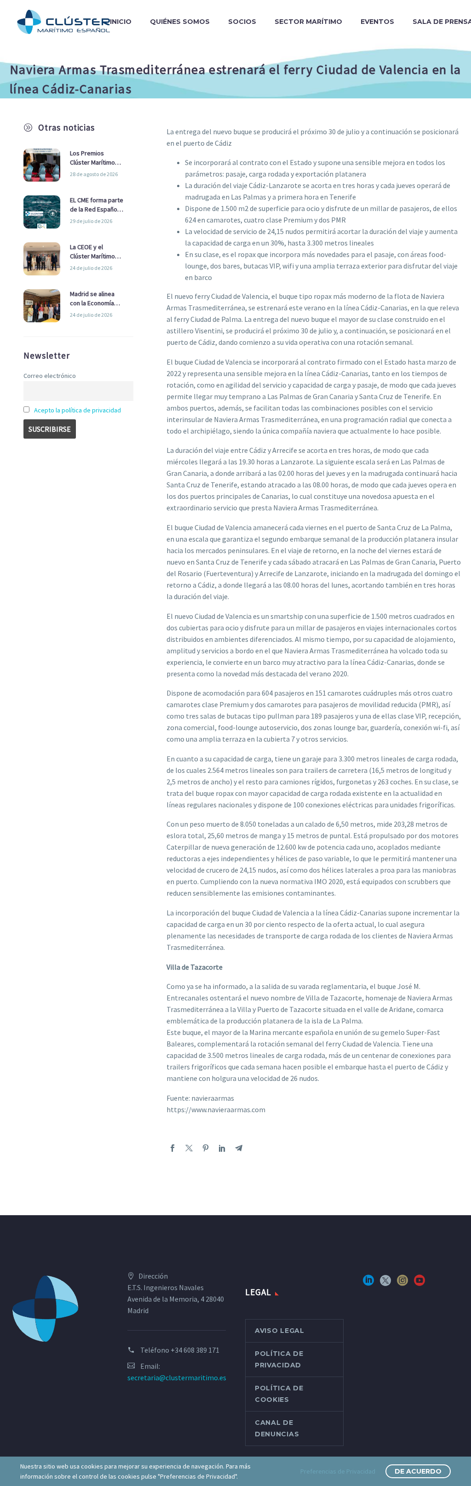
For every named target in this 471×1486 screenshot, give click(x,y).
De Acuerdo (418, 1471)
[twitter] (385, 1283)
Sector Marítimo (308, 21)
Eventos (377, 21)
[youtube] (419, 1283)
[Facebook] (172, 1148)
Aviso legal (279, 1330)
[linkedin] (368, 1283)
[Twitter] (189, 1148)
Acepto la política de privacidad (77, 410)
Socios (242, 21)
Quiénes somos (180, 21)
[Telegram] (238, 1148)
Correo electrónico (49, 376)
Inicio (121, 21)
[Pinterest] (205, 1148)
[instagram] (402, 1283)
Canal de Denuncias (277, 1428)
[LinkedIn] (222, 1148)
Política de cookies (279, 1394)
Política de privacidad (279, 1359)
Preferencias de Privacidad (337, 1471)
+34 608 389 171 (195, 1350)
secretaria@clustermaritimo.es (176, 1377)
